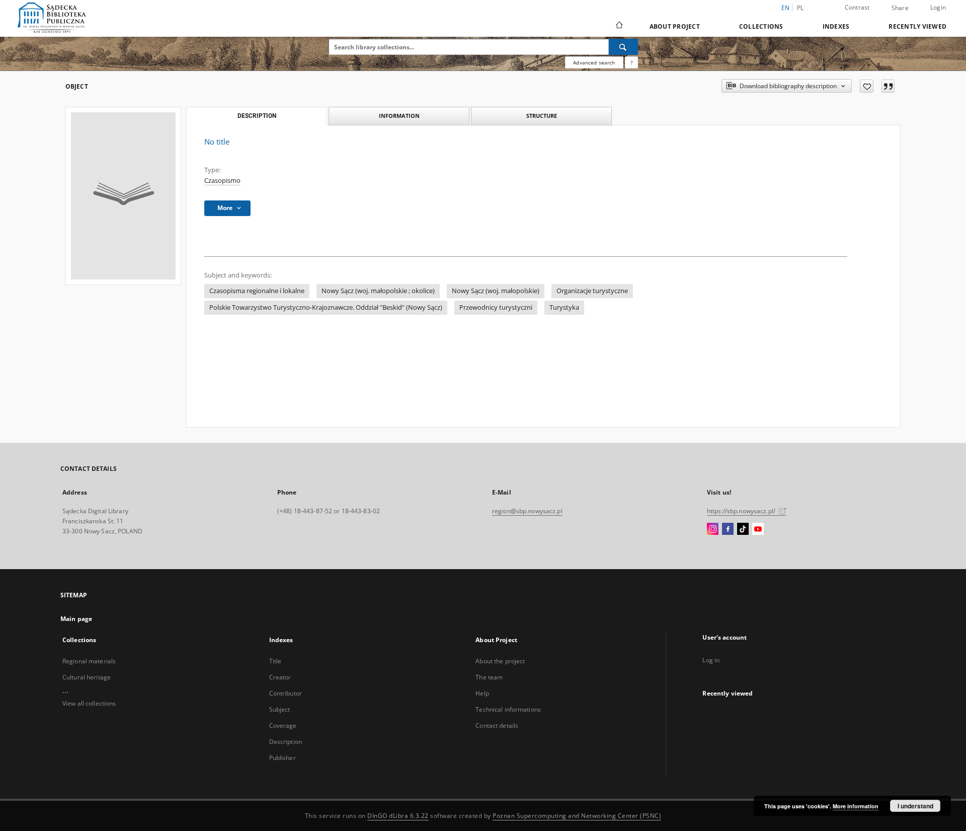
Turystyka (564, 307)
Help (482, 693)
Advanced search (594, 62)
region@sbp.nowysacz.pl (527, 511)
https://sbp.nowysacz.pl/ (742, 511)
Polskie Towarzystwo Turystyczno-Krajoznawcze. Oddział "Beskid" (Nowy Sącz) (325, 307)
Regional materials (89, 661)
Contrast (857, 7)
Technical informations (508, 709)
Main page (76, 618)
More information (855, 806)
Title (275, 661)
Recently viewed (917, 26)
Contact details (496, 725)
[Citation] (888, 86)
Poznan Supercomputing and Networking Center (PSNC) (577, 815)
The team (489, 677)
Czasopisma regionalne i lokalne (256, 291)
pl (800, 8)
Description (285, 741)
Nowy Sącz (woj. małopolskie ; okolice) (378, 291)
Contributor (285, 693)
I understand (915, 805)
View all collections (89, 703)
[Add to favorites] (866, 86)
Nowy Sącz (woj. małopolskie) (495, 291)
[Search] (623, 47)
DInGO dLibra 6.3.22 (398, 815)
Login (938, 7)
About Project (675, 26)
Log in (710, 660)
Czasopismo (222, 180)
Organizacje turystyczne (592, 291)
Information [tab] (399, 115)
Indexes (836, 26)
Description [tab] (256, 115)
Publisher (282, 757)
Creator (280, 677)
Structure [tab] (541, 115)
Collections (761, 26)
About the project (500, 661)
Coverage (283, 725)
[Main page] (618, 26)
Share (900, 8)
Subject (279, 709)
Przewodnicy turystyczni (495, 307)
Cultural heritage (86, 677)
